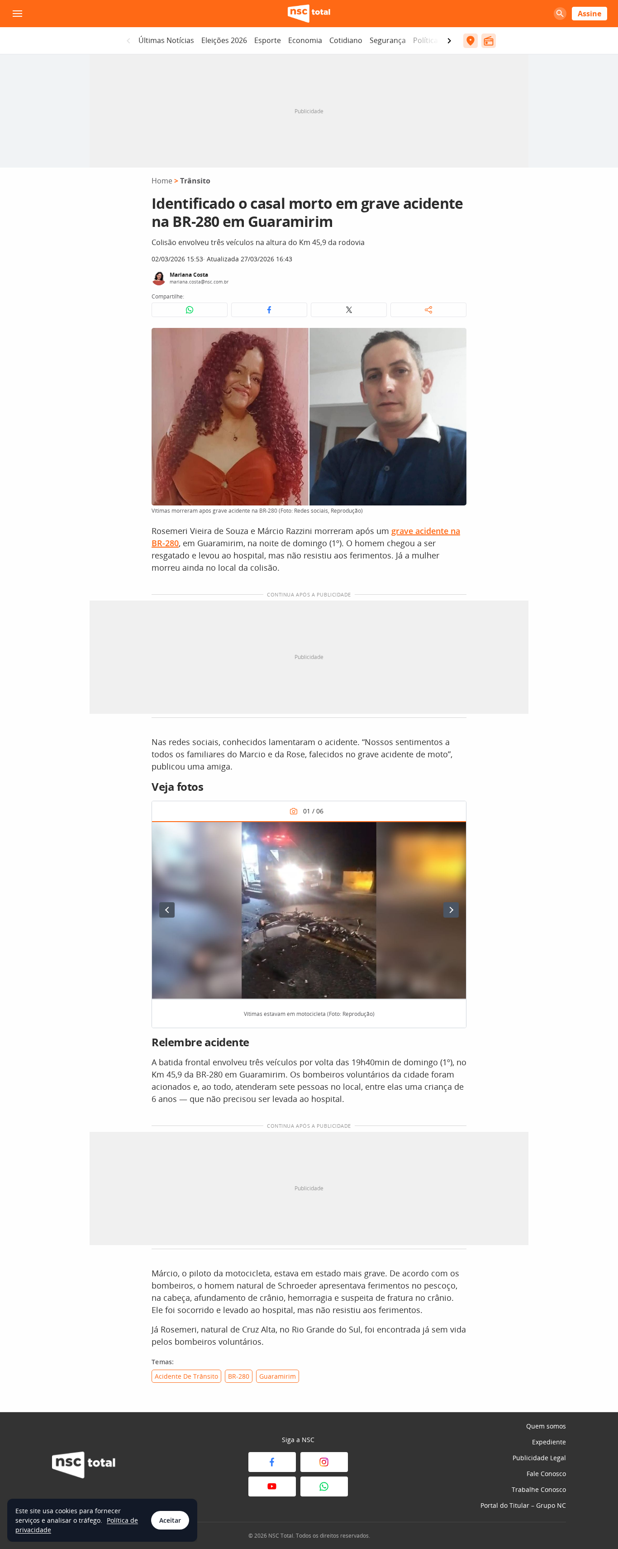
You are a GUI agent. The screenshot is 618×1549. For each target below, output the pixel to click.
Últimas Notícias (166, 40)
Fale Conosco (546, 1473)
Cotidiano (345, 40)
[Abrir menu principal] (17, 13)
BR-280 (238, 1376)
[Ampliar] (454, 339)
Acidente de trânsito (186, 1376)
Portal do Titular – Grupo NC (523, 1505)
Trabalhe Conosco (539, 1489)
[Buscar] (560, 13)
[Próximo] (451, 910)
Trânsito (195, 181)
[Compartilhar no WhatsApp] (190, 310)
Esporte (267, 40)
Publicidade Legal (539, 1457)
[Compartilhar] (428, 310)
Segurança (388, 40)
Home (162, 181)
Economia (305, 40)
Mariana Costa (189, 275)
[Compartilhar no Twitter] (349, 310)
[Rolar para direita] (449, 40)
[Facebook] (272, 1462)
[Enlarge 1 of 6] (454, 832)
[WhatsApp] (324, 1486)
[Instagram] (324, 1462)
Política (425, 40)
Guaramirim (277, 1376)
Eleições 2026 (224, 40)
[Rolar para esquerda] (128, 40)
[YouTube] (272, 1486)
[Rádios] (488, 41)
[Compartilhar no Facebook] (269, 310)
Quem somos (546, 1426)
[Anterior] (167, 910)
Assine (589, 14)
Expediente (549, 1442)
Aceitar (170, 1520)
